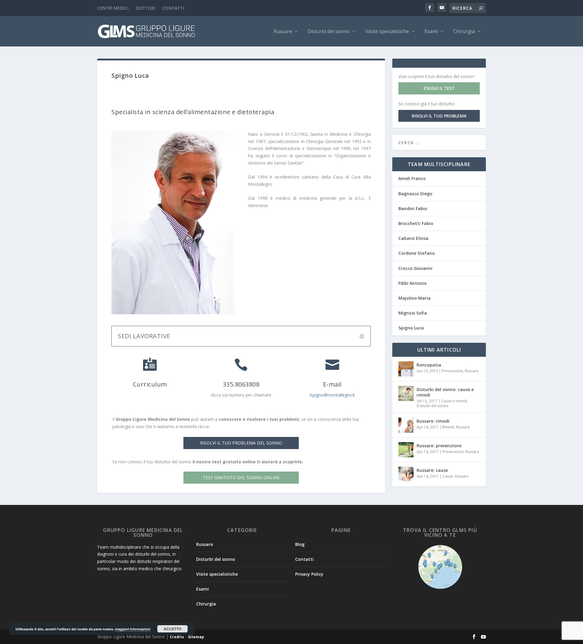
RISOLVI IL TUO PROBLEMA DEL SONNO (241, 443)
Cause (447, 476)
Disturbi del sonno (329, 32)
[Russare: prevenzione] (406, 449)
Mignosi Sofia (412, 313)
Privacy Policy (309, 574)
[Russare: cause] (406, 474)
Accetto (172, 629)
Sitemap (196, 636)
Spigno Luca (411, 328)
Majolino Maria (414, 298)
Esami (431, 32)
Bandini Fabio (412, 208)
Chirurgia (464, 32)
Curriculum (150, 384)
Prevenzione (452, 370)
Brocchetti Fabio (415, 223)
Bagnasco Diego (415, 193)
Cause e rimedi (454, 401)
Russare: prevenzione (439, 445)
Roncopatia (429, 365)
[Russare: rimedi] (406, 425)
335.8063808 (241, 384)
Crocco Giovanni (415, 268)
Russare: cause (432, 470)
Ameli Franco (412, 178)
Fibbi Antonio (412, 283)
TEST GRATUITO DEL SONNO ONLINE (241, 477)
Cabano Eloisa (413, 238)
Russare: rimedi (433, 421)
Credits (177, 636)
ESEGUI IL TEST (439, 88)
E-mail (332, 384)
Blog (300, 544)
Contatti (173, 8)
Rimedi (448, 427)
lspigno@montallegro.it (332, 395)
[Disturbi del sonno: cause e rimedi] (406, 393)
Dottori (145, 8)
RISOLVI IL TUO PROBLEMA (439, 116)
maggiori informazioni (132, 629)
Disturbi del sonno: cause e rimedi (445, 392)
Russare (283, 32)
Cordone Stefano (416, 253)
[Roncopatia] (406, 369)
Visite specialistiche (387, 32)
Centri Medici (112, 8)
